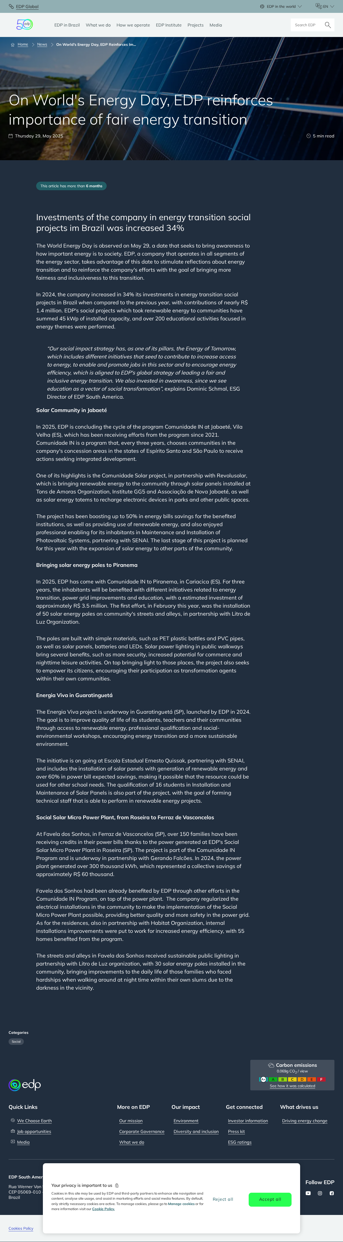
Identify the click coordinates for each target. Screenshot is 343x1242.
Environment (186, 1120)
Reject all (223, 1199)
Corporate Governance (142, 1131)
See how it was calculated (292, 1085)
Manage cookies (181, 1204)
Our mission (131, 1120)
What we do (131, 1142)
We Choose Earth (34, 1120)
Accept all (270, 1199)
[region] (171, 1198)
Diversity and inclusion (196, 1131)
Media (23, 1142)
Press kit (236, 1131)
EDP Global (27, 6)
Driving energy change (304, 1120)
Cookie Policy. (103, 1209)
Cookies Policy (21, 1228)
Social (16, 1041)
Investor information (248, 1120)
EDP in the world (281, 6)
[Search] (328, 24)
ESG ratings (240, 1142)
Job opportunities (34, 1131)
